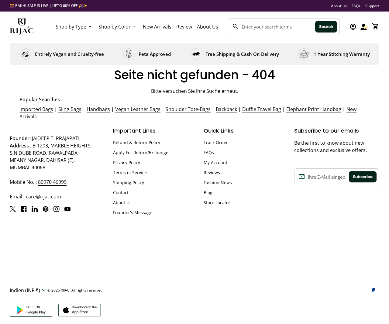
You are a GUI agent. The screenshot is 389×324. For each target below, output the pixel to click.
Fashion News (218, 182)
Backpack (226, 109)
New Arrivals (157, 26)
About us (339, 5)
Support (372, 5)
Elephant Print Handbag (313, 109)
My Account (215, 162)
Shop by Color (117, 26)
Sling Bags (69, 109)
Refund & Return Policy (136, 142)
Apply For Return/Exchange (140, 152)
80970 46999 (52, 182)
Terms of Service (130, 172)
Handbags (98, 109)
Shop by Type (74, 26)
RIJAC (65, 290)
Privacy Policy (126, 162)
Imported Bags (36, 109)
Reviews (212, 172)
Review (184, 26)
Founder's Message (132, 212)
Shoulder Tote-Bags (188, 109)
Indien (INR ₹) (28, 290)
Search (326, 26)
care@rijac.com (43, 196)
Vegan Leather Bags (137, 109)
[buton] (28, 290)
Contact (121, 192)
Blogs (209, 192)
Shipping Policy (128, 182)
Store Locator (217, 202)
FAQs (356, 5)
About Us (207, 26)
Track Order (216, 142)
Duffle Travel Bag (261, 109)
